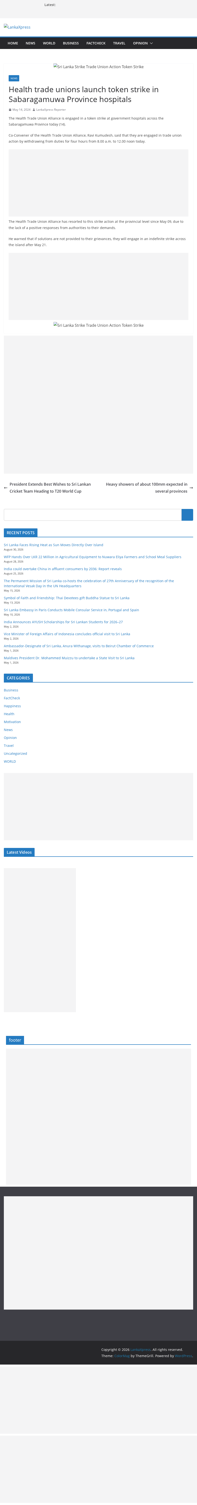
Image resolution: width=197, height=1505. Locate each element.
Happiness (12, 706)
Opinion (140, 43)
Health (9, 714)
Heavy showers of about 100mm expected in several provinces (146, 488)
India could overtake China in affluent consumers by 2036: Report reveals (63, 569)
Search (187, 514)
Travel (119, 43)
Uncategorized (15, 753)
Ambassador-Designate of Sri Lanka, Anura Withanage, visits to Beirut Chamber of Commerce (79, 646)
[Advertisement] (98, 183)
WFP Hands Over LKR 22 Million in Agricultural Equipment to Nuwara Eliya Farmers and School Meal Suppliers (92, 557)
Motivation (12, 721)
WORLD (10, 761)
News (30, 43)
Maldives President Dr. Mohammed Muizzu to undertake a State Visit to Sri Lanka (69, 658)
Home (13, 43)
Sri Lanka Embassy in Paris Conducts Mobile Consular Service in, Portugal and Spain (71, 610)
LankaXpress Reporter (51, 110)
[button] (150, 43)
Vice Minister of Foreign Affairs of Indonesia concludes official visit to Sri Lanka (67, 634)
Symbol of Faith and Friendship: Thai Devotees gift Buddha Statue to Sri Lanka (66, 598)
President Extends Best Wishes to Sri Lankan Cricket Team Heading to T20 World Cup (50, 488)
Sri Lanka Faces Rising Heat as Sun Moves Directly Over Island (53, 545)
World (49, 43)
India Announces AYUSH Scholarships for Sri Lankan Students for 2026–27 (63, 622)
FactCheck (95, 43)
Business (71, 43)
